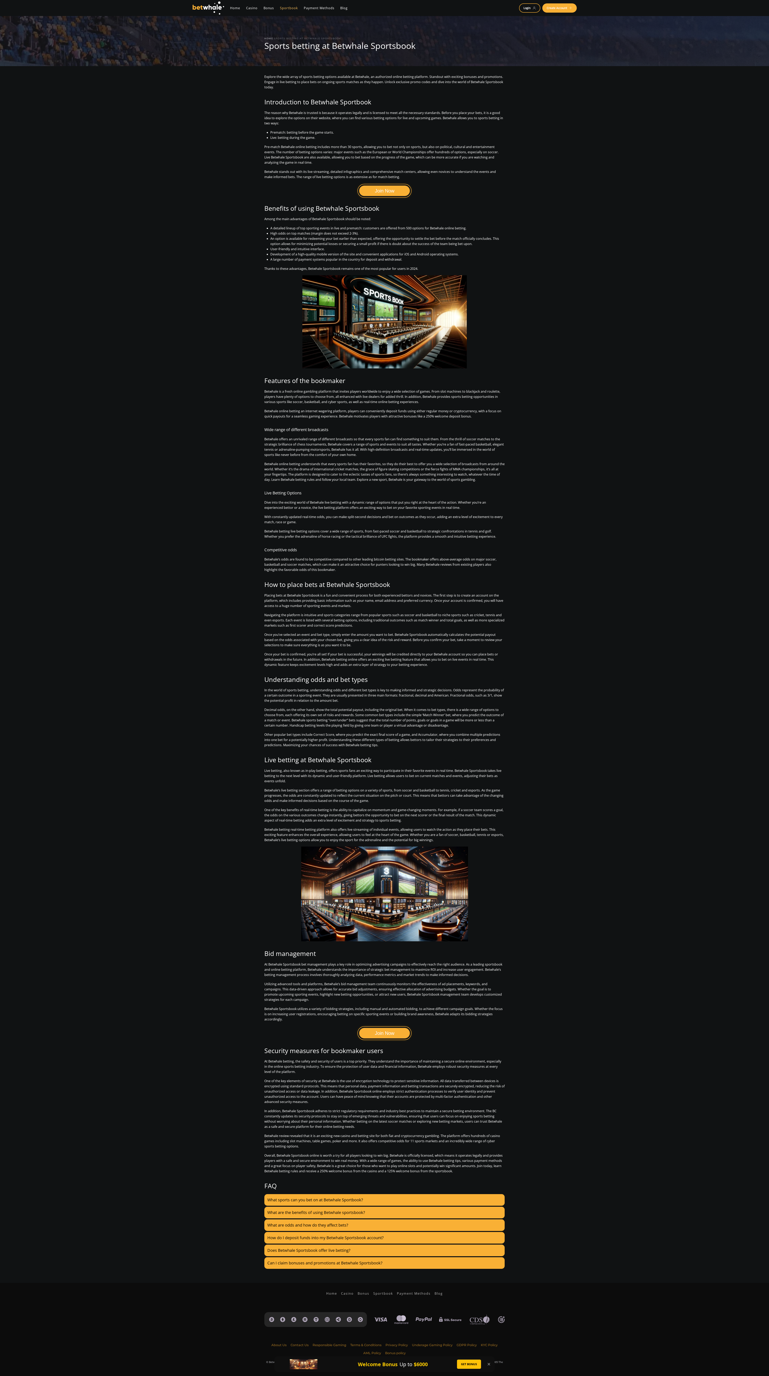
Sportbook (383, 1293)
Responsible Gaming (329, 1345)
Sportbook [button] (289, 8)
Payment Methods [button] (319, 8)
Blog (439, 1293)
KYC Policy (489, 1345)
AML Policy (372, 1353)
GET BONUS (469, 1364)
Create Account (557, 8)
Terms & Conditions (365, 1345)
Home (235, 8)
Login (527, 8)
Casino (252, 8)
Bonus (363, 1293)
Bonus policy (395, 1353)
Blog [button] (344, 8)
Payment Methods (414, 1293)
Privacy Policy (397, 1345)
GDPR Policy (467, 1345)
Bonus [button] (269, 8)
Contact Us (300, 1345)
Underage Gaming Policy (432, 1345)
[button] (384, 1200)
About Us (279, 1345)
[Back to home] (208, 8)
